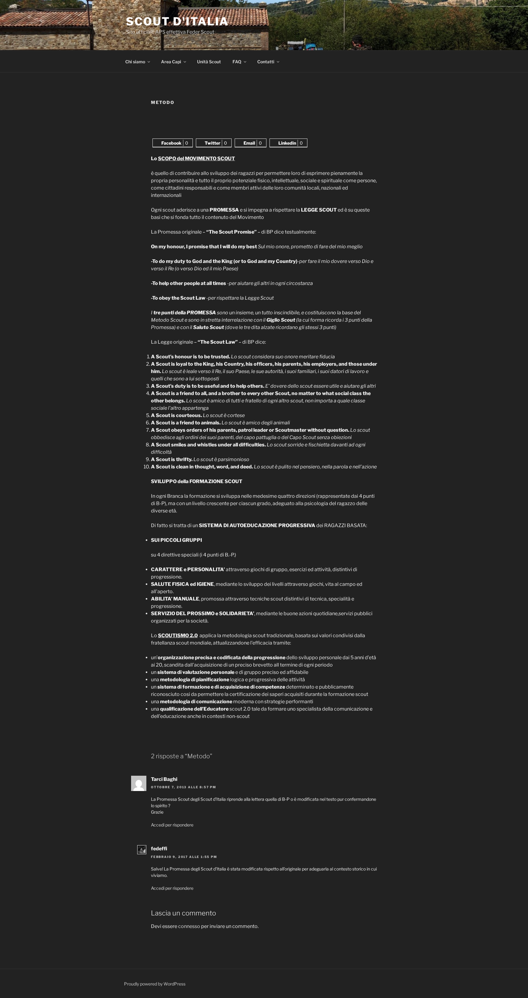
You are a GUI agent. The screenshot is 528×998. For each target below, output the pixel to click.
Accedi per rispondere (172, 824)
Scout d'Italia (177, 21)
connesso (189, 926)
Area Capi (171, 61)
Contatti (265, 61)
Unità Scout (209, 61)
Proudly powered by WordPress (154, 983)
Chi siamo (135, 61)
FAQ (237, 61)
